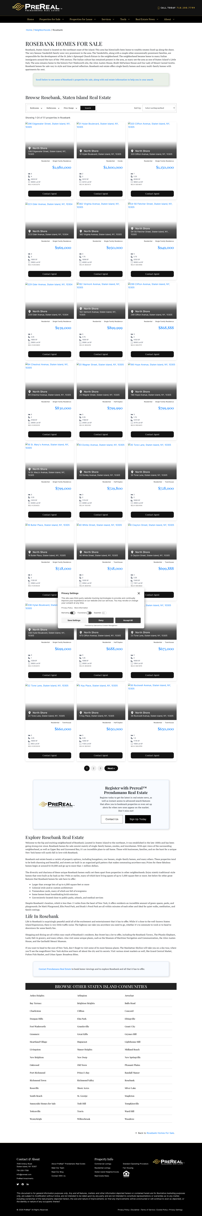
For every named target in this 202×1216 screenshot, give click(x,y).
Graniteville (83, 1026)
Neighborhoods (42, 30)
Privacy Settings (176, 1210)
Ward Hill (129, 1111)
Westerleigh (36, 1118)
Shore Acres (83, 1088)
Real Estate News (102, 1176)
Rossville (34, 1088)
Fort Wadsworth (38, 1026)
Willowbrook (83, 1118)
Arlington (82, 995)
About (167, 19)
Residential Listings (102, 1168)
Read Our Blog (57, 1172)
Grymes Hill (131, 1034)
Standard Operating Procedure (135, 1164)
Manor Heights (84, 1049)
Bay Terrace (35, 1003)
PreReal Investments (25, 1178)
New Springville (133, 1057)
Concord (129, 1010)
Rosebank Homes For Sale (160, 1133)
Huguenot (82, 1041)
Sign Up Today (138, 819)
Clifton (80, 1010)
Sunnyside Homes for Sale (43, 1103)
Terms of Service (148, 1210)
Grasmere (34, 1034)
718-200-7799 (23, 1170)
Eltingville (130, 1018)
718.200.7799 (186, 7)
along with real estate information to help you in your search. (124, 79)
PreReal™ (27, 1210)
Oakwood (34, 1065)
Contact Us (112, 819)
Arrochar (129, 995)
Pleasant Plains (132, 1065)
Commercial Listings (103, 1164)
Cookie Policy (162, 1210)
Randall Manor (132, 1072)
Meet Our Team (58, 1168)
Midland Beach (132, 1049)
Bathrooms (51, 108)
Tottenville (35, 1111)
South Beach (36, 1095)
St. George (82, 1095)
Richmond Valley (85, 1080)
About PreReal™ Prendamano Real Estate (68, 1164)
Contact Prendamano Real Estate (55, 968)
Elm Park (81, 1018)
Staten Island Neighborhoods (107, 1172)
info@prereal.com (24, 1174)
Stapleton (129, 1095)
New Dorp (82, 1057)
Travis (80, 1111)
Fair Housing (128, 1168)
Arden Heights (37, 995)
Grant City (130, 1026)
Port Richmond (37, 1072)
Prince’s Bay (83, 1072)
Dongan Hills (36, 1018)
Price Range (69, 108)
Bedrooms (34, 108)
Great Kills (82, 1034)
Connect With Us (59, 1176)
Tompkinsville (132, 1103)
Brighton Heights (86, 1003)
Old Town (82, 1065)
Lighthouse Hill (132, 1041)
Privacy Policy (123, 1210)
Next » (111, 768)
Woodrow (129, 1118)
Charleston (35, 1010)
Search (88, 108)
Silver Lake (130, 1088)
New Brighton (37, 1057)
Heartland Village (38, 1041)
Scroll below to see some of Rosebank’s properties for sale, (64, 79)
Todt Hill (81, 1103)
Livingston (35, 1049)
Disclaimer (135, 1210)
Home (30, 19)
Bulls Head (130, 1003)
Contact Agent (50, 193)
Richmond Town (38, 1080)
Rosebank (130, 1080)
